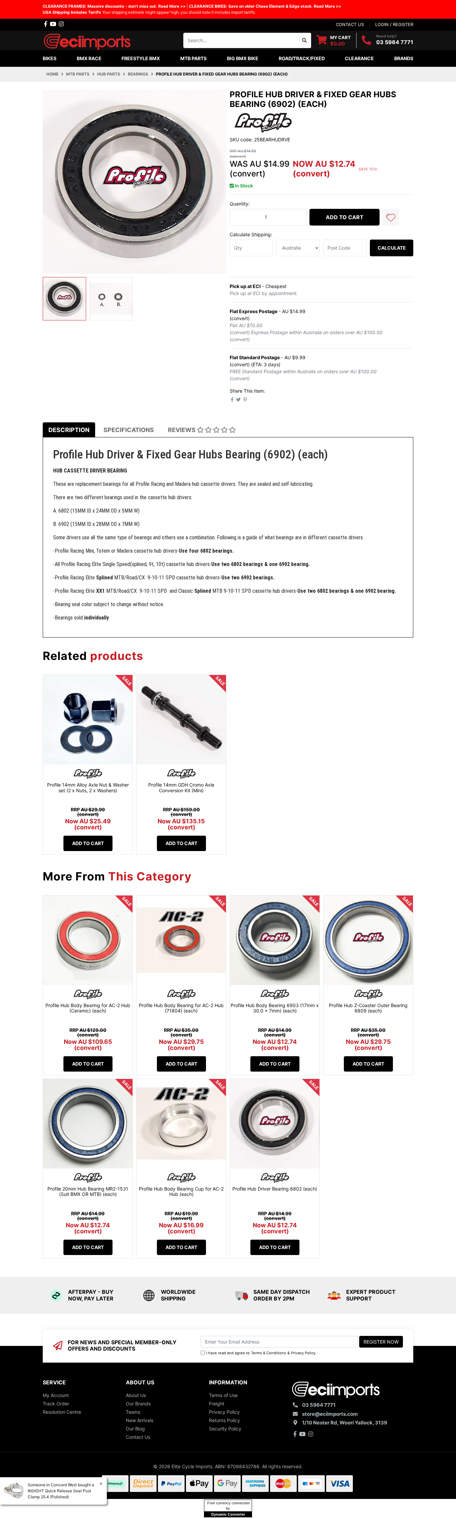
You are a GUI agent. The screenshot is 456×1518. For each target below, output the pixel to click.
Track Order (56, 1403)
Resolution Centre (62, 1412)
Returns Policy (224, 1420)
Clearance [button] (359, 58)
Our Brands (138, 1403)
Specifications (128, 429)
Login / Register (394, 24)
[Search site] (304, 40)
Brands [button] (403, 58)
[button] (390, 217)
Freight (216, 1403)
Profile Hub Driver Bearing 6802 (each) (274, 1189)
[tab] (69, 429)
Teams (133, 1412)
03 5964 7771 (394, 42)
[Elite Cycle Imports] (88, 39)
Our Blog (135, 1428)
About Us (136, 1395)
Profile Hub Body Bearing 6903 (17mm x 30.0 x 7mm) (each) (275, 1008)
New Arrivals (139, 1420)
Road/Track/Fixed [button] (302, 58)
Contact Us (138, 1437)
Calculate (392, 248)
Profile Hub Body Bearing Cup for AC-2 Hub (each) (181, 1191)
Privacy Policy (303, 1353)
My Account (56, 1395)
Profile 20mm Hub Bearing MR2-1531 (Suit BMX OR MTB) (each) (87, 1191)
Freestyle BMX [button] (141, 58)
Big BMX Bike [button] (242, 58)
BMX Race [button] (89, 58)
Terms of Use (223, 1395)
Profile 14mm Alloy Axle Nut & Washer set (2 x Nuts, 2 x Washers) (88, 787)
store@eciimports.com (330, 1414)
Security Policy (225, 1428)
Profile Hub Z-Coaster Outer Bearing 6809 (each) (368, 1008)
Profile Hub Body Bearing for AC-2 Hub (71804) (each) (181, 1008)
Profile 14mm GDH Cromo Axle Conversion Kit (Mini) (181, 787)
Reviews (182, 429)
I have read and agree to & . (261, 1353)
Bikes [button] (49, 58)
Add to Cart (345, 217)
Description (68, 429)
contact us (350, 24)
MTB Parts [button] (193, 58)
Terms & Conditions (268, 1353)
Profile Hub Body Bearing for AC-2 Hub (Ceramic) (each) (87, 1008)
